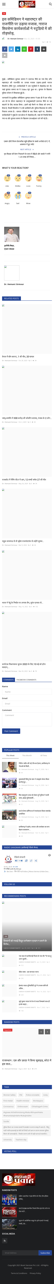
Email (4, 698)
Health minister (22, 1100)
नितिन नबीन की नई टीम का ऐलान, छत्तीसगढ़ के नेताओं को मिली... (34, 764)
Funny (39, 186)
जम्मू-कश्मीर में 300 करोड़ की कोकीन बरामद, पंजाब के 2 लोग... (27, 418)
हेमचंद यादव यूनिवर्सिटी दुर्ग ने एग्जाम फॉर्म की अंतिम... (33, 987)
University (7, 1139)
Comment (7, 710)
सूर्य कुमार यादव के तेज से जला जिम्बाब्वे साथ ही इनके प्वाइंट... (34, 1002)
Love (28, 186)
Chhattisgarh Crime (40, 1106)
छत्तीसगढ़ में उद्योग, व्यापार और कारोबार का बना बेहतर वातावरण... (34, 828)
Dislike (17, 186)
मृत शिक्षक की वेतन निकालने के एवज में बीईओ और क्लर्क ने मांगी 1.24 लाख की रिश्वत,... (27, 155)
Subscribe (45, 1253)
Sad (17, 203)
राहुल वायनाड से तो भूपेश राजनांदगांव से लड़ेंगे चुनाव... (23, 541)
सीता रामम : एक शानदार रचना (29, 972)
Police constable (32, 1095)
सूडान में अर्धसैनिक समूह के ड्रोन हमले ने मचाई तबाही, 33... (33, 1222)
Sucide (6, 1121)
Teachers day (21, 1139)
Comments (8, 679)
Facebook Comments (26, 679)
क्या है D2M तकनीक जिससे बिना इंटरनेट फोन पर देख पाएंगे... (34, 1209)
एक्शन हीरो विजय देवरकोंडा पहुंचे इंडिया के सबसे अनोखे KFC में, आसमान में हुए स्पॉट (27, 143)
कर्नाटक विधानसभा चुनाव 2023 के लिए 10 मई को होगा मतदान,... (24, 666)
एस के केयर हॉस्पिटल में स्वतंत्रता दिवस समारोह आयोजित (35, 812)
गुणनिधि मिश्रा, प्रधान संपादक (9, 247)
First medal (8, 1100)
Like (7, 186)
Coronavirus (8, 1106)
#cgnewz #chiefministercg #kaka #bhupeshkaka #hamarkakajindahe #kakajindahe (23, 1114)
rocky (45, 1095)
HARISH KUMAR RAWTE (11, 948)
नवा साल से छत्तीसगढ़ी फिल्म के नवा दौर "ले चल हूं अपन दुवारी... (35, 957)
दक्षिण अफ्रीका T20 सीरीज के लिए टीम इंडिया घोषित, (33, 1197)
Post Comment (11, 731)
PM (20, 1095)
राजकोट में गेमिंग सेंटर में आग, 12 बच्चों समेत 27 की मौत (24, 479)
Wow (28, 203)
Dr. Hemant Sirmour (15, 39)
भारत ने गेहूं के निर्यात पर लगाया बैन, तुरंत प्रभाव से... (22, 602)
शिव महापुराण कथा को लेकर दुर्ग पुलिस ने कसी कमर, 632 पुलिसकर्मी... (34, 796)
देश (4, 13)
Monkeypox (38, 1100)
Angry (7, 203)
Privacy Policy (35, 1273)
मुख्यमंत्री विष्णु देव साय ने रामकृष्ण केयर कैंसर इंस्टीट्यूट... (34, 780)
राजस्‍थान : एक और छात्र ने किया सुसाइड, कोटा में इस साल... (26, 1062)
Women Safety (9, 1095)
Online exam (22, 1106)
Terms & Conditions (19, 1273)
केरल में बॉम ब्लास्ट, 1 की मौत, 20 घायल (18, 356)
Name (5, 686)
